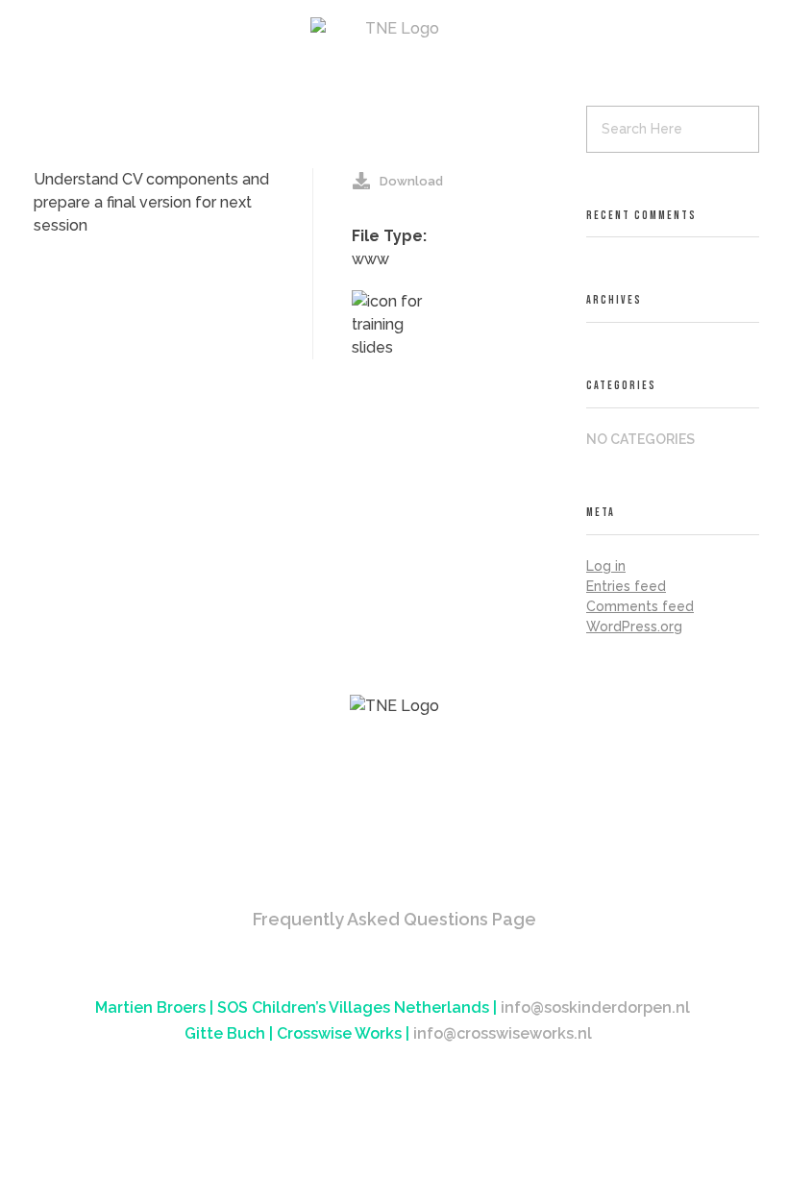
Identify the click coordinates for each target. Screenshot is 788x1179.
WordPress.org (634, 626)
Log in (606, 566)
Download (411, 181)
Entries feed (626, 586)
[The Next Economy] (394, 28)
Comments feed (640, 606)
